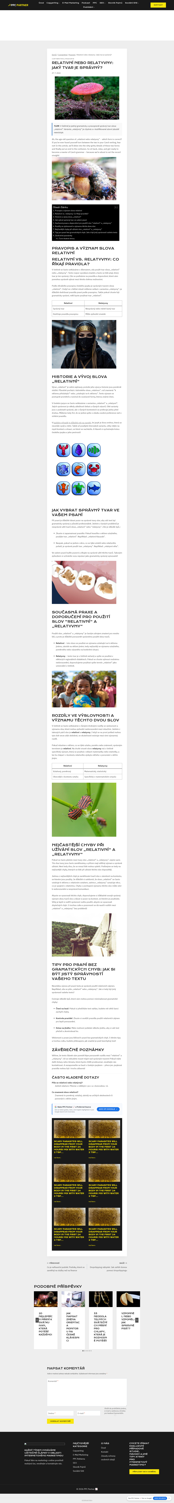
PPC (95, 3)
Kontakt (104, 1451)
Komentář (53, 1381)
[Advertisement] (87, 25)
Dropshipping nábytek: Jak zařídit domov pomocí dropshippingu (108, 1267)
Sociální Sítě (78, 1471)
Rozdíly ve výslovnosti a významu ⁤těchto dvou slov (75, 226)
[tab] (82, 1350)
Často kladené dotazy (67, 238)
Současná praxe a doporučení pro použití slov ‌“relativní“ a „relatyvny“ (83, 223)
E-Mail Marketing (70, 3)
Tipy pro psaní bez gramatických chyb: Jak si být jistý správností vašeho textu (86, 232)
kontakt (158, 5)
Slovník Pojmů (115, 3)
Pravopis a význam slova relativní (68, 210)
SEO (75, 1462)
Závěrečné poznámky (63, 235)
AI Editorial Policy (87, 1500)
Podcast (86, 3)
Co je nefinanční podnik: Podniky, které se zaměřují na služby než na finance (66, 1267)
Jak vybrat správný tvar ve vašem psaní (71, 220)
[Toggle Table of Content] (115, 207)
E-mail (81, 1413)
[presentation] (45, 1299)
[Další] (136, 1320)
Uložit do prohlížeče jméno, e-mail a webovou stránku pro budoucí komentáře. (115, 1410)
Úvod (41, 3)
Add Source (160, 1498)
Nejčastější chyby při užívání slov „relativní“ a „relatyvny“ (78, 229)
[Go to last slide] (37, 1320)
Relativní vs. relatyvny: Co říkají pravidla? (71, 214)
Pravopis (69, 59)
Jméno (51, 1413)
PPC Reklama (79, 1458)
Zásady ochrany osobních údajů (108, 1457)
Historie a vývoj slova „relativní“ (68, 217)
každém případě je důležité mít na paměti (72, 422)
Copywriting (58, 59)
